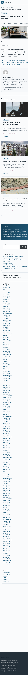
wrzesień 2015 (6, 500)
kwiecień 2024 (6, 323)
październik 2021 (7, 375)
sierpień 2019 (6, 420)
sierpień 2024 (6, 317)
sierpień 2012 (6, 564)
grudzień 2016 (6, 474)
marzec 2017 (6, 469)
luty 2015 (5, 512)
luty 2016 (5, 492)
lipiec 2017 (5, 462)
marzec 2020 (6, 408)
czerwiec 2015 (6, 505)
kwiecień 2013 (6, 550)
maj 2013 (5, 548)
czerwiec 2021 (6, 382)
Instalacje (5, 577)
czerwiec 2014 (7, 526)
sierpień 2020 (6, 399)
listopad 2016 (6, 476)
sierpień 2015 (6, 502)
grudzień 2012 (6, 557)
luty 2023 (5, 347)
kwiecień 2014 (6, 529)
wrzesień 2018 (6, 438)
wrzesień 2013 (6, 541)
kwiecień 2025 (6, 303)
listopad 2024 (6, 311)
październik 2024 (7, 313)
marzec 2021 (6, 387)
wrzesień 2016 (6, 480)
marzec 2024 (6, 325)
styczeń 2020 (6, 411)
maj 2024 (5, 322)
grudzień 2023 (6, 330)
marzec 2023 (6, 346)
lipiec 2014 (5, 524)
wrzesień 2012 (6, 562)
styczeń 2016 (6, 493)
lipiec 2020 (5, 401)
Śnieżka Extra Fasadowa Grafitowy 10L (15, 162)
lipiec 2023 (5, 339)
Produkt (4, 13)
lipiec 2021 (5, 380)
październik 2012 (7, 560)
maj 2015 (5, 507)
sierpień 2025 (6, 296)
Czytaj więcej (6, 136)
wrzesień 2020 (7, 397)
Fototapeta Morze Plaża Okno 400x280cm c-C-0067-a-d (12, 123)
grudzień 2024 (6, 310)
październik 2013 (7, 540)
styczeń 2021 (6, 390)
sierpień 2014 (6, 523)
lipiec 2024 (6, 318)
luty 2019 (5, 430)
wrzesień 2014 (6, 521)
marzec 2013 (6, 552)
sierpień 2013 (6, 543)
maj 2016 (5, 486)
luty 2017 (5, 471)
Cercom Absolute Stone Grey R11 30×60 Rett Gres (15, 200)
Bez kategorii (6, 572)
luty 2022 (5, 368)
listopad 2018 (6, 435)
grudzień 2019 (6, 413)
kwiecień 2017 (6, 468)
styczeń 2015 (6, 514)
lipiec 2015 (5, 504)
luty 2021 (5, 389)
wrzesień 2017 (6, 459)
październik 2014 (7, 519)
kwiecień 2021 (6, 385)
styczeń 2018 (6, 452)
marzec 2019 (6, 428)
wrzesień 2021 (6, 377)
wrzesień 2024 (7, 315)
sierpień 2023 (6, 337)
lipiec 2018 (5, 442)
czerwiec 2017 (6, 464)
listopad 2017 (6, 456)
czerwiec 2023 (7, 341)
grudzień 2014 (6, 516)
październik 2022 (7, 354)
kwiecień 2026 (6, 287)
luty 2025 (5, 306)
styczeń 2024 (6, 329)
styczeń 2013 (6, 555)
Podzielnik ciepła (7, 263)
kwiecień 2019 (6, 426)
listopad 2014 (6, 517)
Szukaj (4, 244)
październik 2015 (7, 499)
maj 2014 (5, 528)
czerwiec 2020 (7, 402)
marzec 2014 (6, 531)
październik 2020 (7, 395)
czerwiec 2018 (6, 444)
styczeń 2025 (6, 308)
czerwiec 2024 (7, 320)
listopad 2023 (6, 332)
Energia (5, 576)
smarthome (6, 581)
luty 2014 (5, 533)
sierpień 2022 (6, 358)
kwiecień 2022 (6, 365)
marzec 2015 (6, 511)
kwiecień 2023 (6, 344)
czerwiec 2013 (6, 547)
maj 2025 (5, 301)
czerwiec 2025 (7, 299)
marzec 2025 (6, 304)
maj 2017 (5, 466)
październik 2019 (7, 416)
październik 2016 (7, 478)
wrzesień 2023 (6, 335)
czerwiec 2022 (7, 361)
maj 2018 (5, 445)
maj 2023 (5, 342)
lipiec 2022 (5, 359)
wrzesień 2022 (6, 356)
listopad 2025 (6, 294)
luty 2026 (5, 289)
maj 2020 (5, 404)
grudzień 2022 (6, 351)
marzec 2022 (6, 366)
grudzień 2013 (6, 536)
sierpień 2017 (6, 461)
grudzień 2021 (6, 371)
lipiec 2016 (5, 483)
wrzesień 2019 (6, 418)
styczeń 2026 (6, 291)
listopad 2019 (6, 414)
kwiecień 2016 (6, 488)
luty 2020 (5, 409)
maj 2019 (5, 425)
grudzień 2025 (6, 292)
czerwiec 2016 (6, 485)
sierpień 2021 (6, 378)
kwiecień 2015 (6, 509)
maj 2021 (5, 383)
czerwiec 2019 (6, 423)
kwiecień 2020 (6, 406)
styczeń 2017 (6, 473)
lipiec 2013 (5, 545)
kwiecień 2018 (6, 447)
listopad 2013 (6, 538)
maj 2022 (5, 363)
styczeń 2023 (6, 349)
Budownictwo (6, 574)
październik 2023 (7, 334)
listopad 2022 (6, 353)
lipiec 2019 (5, 421)
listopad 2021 (6, 373)
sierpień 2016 (6, 481)
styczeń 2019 (6, 432)
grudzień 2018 (6, 433)
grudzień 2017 (6, 454)
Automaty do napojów (9, 268)
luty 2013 (5, 553)
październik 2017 (7, 457)
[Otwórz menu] (25, 2)
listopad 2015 (6, 497)
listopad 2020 (6, 394)
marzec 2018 (6, 449)
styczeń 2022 (6, 370)
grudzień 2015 (6, 495)
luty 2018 (5, 450)
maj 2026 (5, 286)
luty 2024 (5, 327)
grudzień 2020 (6, 392)
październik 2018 (7, 437)
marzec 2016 (6, 490)
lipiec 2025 (5, 298)
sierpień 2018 (6, 440)
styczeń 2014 (6, 535)
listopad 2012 (6, 559)
